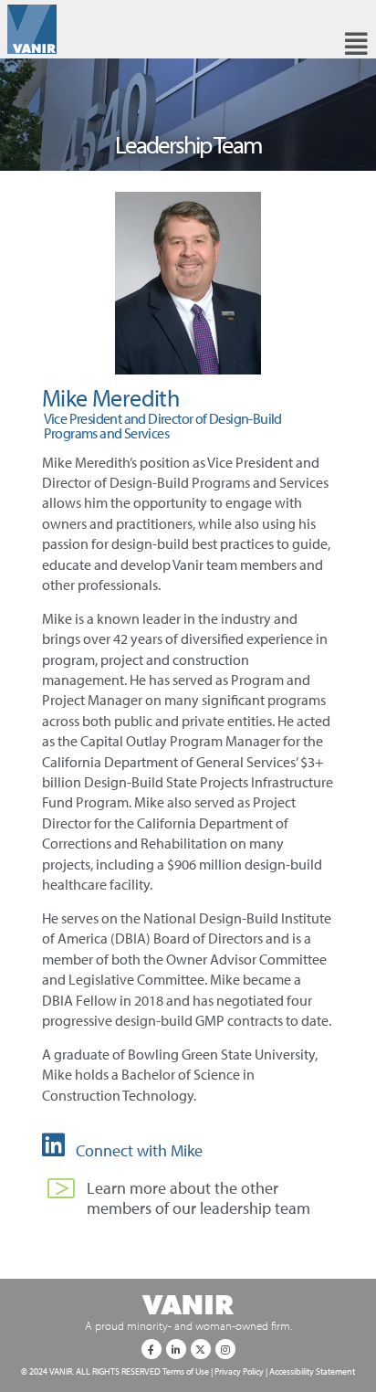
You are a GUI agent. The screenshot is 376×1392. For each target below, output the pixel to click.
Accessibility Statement (312, 1371)
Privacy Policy (239, 1371)
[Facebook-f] (151, 1349)
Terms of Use (185, 1371)
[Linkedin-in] (176, 1349)
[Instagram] (225, 1349)
